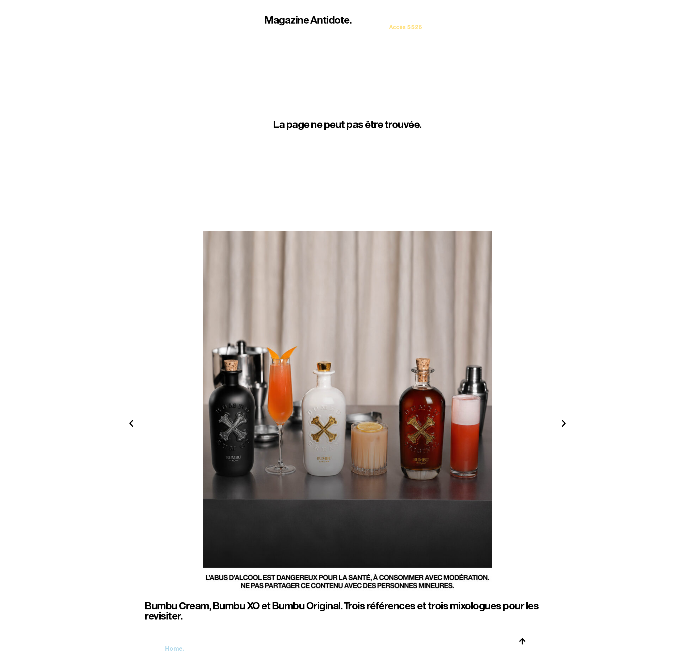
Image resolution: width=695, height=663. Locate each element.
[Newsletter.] (405, 22)
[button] (131, 423)
